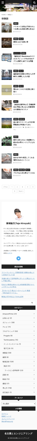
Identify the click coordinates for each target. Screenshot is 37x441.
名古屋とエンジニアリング (19, 433)
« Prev (5, 187)
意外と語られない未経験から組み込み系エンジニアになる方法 (24, 142)
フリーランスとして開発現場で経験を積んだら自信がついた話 (18, 273)
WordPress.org (7, 421)
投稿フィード (6, 416)
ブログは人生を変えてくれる (24, 173)
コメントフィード (8, 419)
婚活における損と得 (20, 42)
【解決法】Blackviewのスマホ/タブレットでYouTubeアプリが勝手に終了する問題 (24, 58)
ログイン (5, 414)
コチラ (10, 253)
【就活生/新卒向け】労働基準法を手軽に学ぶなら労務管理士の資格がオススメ (24, 106)
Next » (21, 191)
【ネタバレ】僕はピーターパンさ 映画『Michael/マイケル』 (16, 292)
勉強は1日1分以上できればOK (12, 297)
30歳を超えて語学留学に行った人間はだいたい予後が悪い (18, 279)
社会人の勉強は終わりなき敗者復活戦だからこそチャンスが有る (18, 286)
